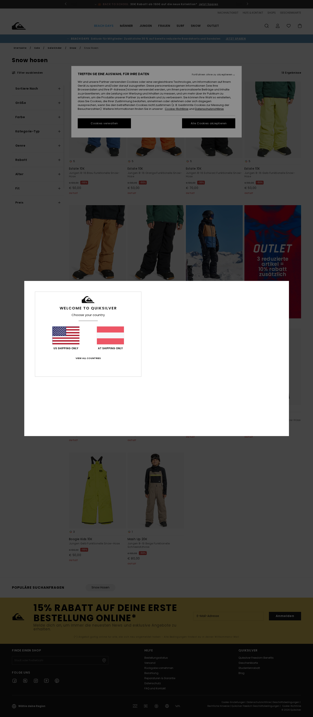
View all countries (88, 358)
